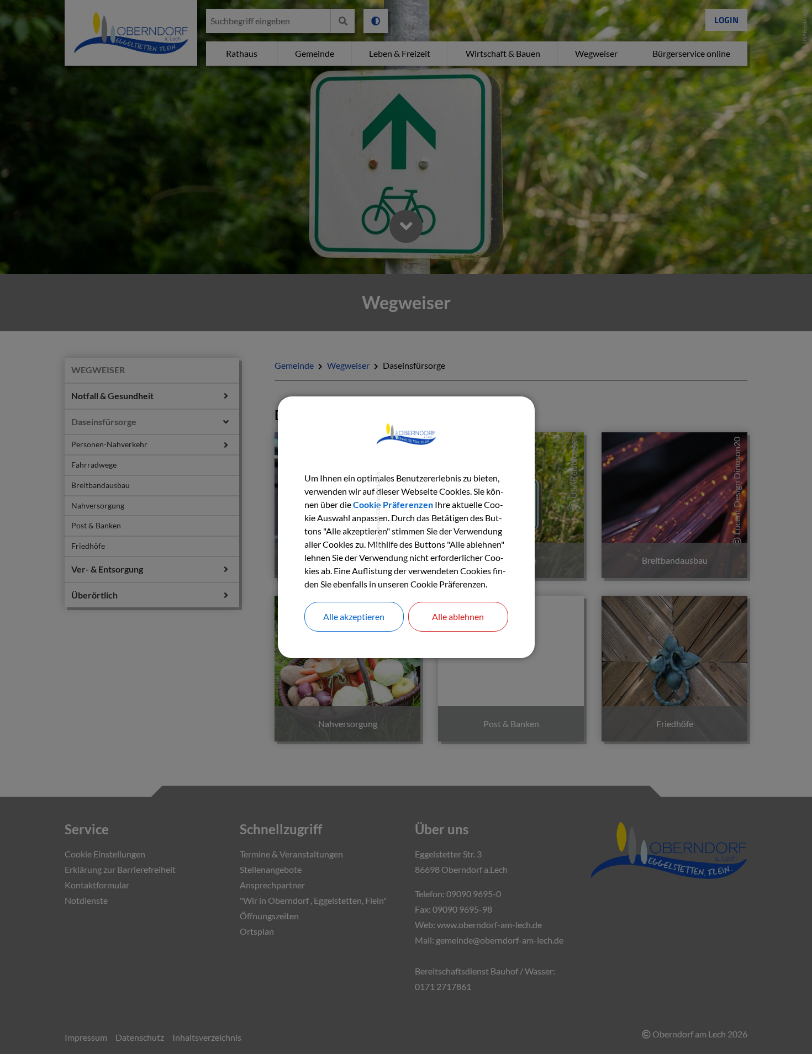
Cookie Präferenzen (393, 504)
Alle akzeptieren (353, 616)
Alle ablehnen (458, 616)
